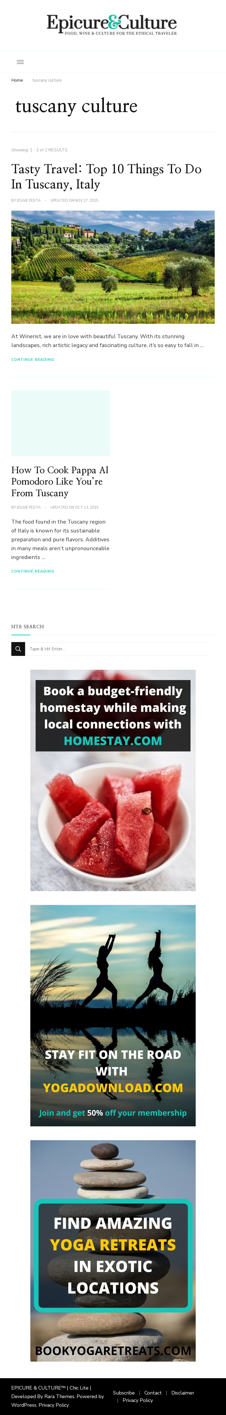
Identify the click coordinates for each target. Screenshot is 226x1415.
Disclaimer (182, 1393)
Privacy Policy (54, 1405)
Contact (153, 1393)
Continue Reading (32, 359)
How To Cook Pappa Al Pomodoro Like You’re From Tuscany (59, 482)
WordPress (23, 1405)
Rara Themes (59, 1396)
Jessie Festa (29, 200)
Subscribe (124, 1393)
